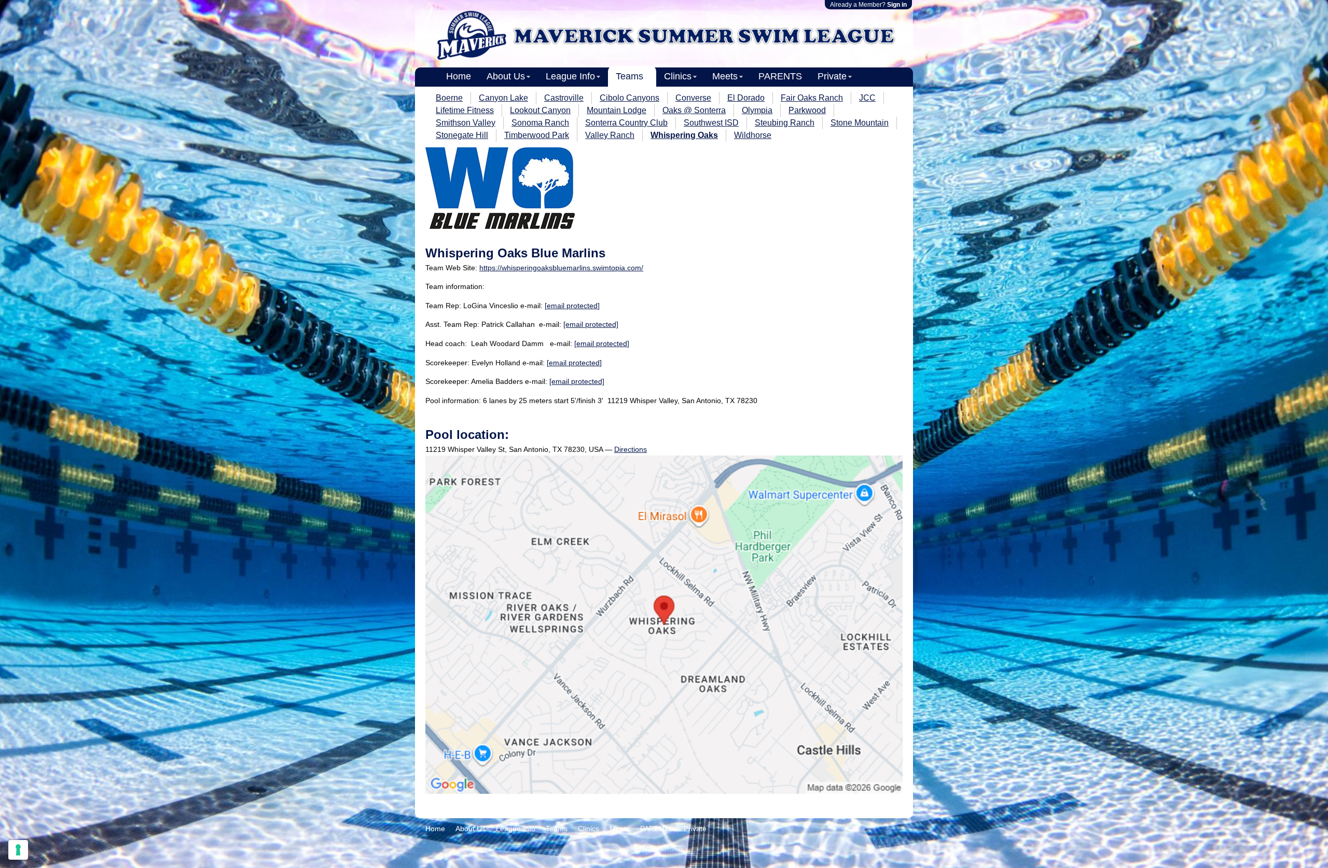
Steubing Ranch (784, 122)
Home (458, 76)
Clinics (677, 76)
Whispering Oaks (684, 135)
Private (832, 76)
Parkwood (807, 110)
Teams (629, 76)
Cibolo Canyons (629, 97)
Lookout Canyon (540, 110)
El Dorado (746, 97)
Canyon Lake (503, 97)
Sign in (897, 4)
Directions (630, 449)
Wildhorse (752, 135)
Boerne (449, 97)
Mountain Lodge (616, 110)
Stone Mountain (860, 122)
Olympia (757, 110)
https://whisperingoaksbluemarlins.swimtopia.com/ (561, 268)
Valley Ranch (609, 135)
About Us (506, 76)
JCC (867, 97)
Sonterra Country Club (626, 122)
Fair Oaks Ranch (812, 97)
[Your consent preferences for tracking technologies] (18, 850)
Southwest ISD (711, 122)
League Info (570, 76)
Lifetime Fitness (465, 110)
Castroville (564, 97)
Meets (725, 76)
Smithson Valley (465, 122)
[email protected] (572, 305)
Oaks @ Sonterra (694, 110)
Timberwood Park (536, 135)
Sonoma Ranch (540, 122)
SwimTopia (664, 848)
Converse (693, 97)
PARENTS (780, 76)
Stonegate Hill (462, 135)
